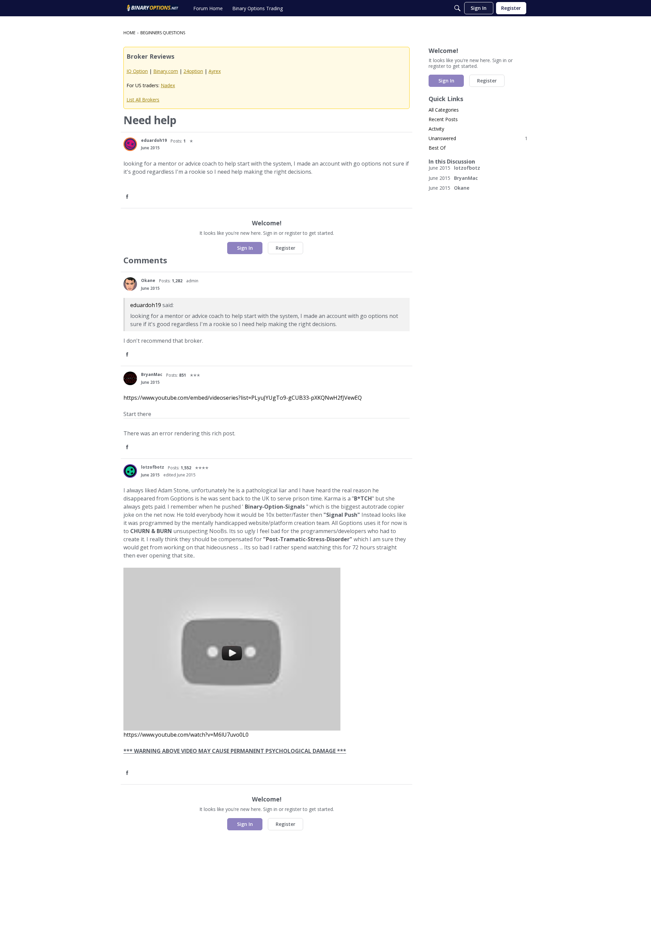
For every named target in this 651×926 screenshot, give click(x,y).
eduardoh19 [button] (154, 140)
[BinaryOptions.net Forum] (152, 8)
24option (193, 71)
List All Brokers (142, 99)
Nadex (168, 85)
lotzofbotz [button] (152, 467)
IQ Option (137, 71)
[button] (130, 144)
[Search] (457, 8)
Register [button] (285, 248)
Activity (436, 129)
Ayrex (215, 71)
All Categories (444, 110)
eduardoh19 (145, 305)
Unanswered (478, 138)
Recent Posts (443, 119)
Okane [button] (148, 280)
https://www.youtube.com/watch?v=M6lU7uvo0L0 (186, 734)
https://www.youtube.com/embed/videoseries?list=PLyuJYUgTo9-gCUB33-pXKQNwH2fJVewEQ (242, 397)
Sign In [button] (245, 248)
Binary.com (165, 71)
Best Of (437, 148)
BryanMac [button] (151, 374)
